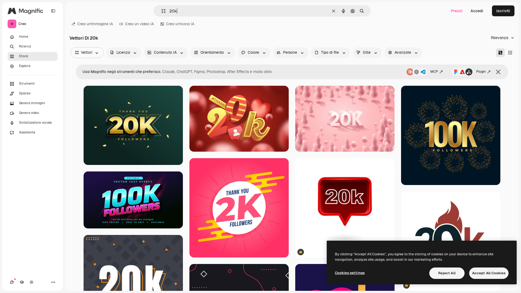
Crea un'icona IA (180, 23)
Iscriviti (503, 10)
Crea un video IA (139, 23)
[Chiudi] (498, 72)
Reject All (447, 273)
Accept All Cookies (489, 273)
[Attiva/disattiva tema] (31, 282)
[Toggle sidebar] (53, 11)
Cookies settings (350, 272)
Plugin (481, 71)
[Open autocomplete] (161, 11)
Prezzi (456, 10)
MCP (434, 71)
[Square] (510, 52)
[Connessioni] (12, 282)
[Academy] (21, 282)
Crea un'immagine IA (95, 23)
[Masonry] (500, 52)
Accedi (477, 10)
